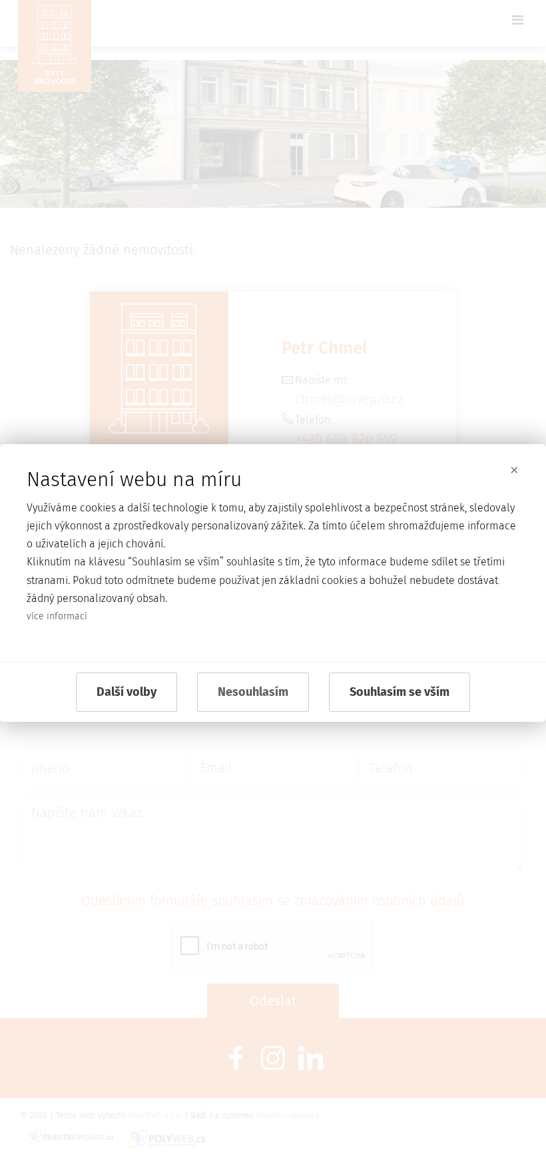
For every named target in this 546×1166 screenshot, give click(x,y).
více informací (57, 616)
